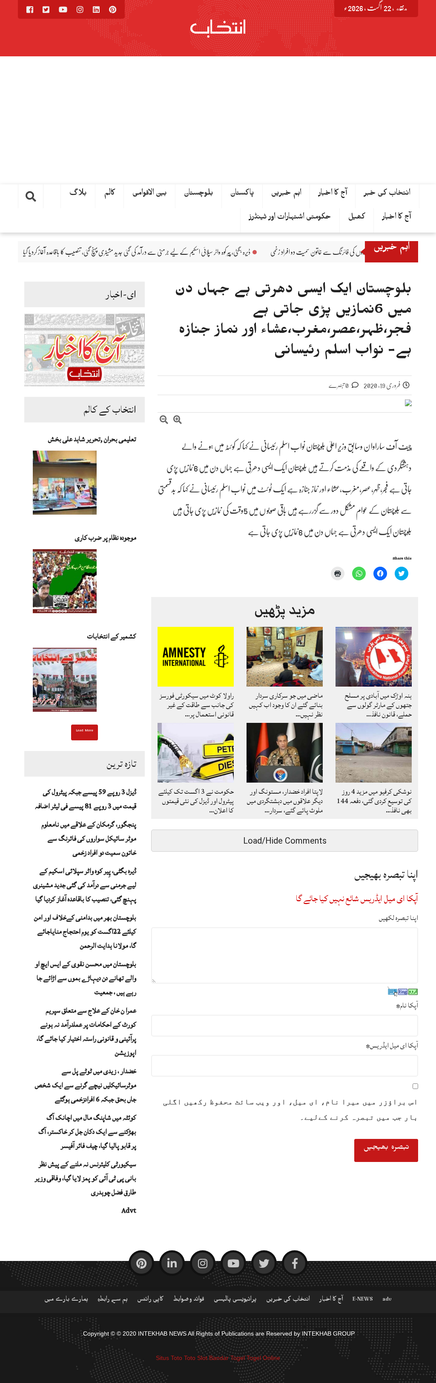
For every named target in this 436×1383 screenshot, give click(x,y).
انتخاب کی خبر (387, 194)
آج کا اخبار (332, 194)
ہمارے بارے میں (66, 1300)
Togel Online (263, 1357)
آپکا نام (407, 1005)
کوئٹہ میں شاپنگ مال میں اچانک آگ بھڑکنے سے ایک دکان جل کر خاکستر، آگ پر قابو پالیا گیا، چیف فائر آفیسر (87, 1132)
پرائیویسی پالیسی (235, 1300)
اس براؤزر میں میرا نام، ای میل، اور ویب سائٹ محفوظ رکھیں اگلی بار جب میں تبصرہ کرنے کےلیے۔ (290, 1109)
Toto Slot (195, 1357)
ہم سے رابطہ (113, 1300)
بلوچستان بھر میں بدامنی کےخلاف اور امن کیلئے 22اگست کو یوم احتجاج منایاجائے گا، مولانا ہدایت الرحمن (85, 931)
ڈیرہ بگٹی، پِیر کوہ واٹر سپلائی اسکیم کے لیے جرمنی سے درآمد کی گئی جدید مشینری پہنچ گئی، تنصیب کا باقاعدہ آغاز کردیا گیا (210, 252)
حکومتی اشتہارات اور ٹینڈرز (290, 218)
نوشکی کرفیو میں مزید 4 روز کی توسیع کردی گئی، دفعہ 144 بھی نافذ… (374, 801)
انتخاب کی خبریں (288, 1300)
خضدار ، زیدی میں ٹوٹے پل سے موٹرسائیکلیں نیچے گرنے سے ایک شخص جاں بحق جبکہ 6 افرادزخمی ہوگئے (85, 1085)
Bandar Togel (227, 1357)
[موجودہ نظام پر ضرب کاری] (65, 583)
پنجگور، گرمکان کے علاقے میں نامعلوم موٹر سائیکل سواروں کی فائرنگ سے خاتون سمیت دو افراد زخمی (89, 838)
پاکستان (242, 194)
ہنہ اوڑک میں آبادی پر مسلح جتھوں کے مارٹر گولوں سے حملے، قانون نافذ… (378, 705)
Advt (128, 1210)
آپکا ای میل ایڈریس (392, 1045)
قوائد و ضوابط (188, 1300)
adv (387, 1300)
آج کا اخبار (396, 218)
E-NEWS (363, 1300)
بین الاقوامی (149, 194)
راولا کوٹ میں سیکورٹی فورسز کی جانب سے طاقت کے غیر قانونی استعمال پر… (197, 705)
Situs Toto (169, 1357)
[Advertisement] (218, 120)
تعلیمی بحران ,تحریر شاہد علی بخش (92, 439)
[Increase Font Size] (177, 421)
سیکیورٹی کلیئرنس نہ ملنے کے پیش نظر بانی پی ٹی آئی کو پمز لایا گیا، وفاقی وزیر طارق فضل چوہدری (85, 1178)
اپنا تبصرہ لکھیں (398, 918)
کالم (109, 194)
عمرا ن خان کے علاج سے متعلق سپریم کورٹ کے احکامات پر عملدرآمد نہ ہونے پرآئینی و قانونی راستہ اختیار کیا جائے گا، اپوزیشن (86, 1032)
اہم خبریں (286, 194)
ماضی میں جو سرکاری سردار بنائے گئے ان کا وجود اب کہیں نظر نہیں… (286, 705)
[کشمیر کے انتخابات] (65, 682)
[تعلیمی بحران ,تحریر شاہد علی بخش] (65, 485)
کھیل (356, 218)
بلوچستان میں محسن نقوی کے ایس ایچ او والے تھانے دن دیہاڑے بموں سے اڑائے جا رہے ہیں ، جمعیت (85, 978)
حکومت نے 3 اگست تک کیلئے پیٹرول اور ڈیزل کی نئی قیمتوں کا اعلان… (196, 801)
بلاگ (78, 194)
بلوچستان (198, 194)
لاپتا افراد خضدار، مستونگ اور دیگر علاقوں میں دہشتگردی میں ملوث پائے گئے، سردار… (285, 801)
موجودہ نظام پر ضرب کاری (105, 537)
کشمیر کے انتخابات (111, 636)
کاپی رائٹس (150, 1300)
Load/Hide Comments (285, 841)
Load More (84, 731)
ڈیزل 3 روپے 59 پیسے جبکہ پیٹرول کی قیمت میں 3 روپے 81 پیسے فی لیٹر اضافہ (85, 799)
